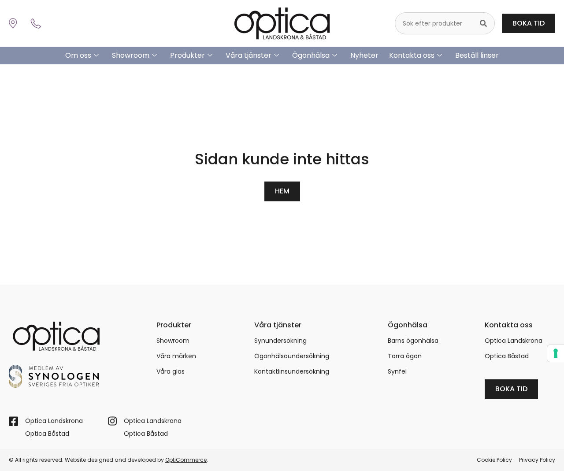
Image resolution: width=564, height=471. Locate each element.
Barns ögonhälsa (413, 340)
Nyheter (364, 55)
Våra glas (170, 371)
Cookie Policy (494, 460)
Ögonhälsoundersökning (291, 356)
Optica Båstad (507, 356)
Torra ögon (405, 356)
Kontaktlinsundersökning (291, 371)
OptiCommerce (186, 460)
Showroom (130, 55)
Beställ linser (477, 55)
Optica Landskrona (513, 340)
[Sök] (483, 23)
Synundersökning (280, 340)
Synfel (397, 371)
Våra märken (176, 356)
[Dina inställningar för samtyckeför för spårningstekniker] (555, 353)
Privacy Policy (537, 460)
